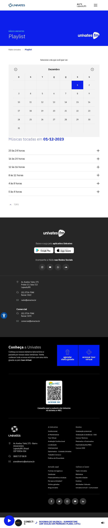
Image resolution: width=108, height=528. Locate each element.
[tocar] (102, 523)
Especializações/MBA (83, 445)
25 (31, 119)
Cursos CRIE (80, 448)
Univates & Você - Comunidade (87, 488)
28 (66, 119)
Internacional (53, 448)
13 (54, 102)
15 (77, 102)
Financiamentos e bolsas (57, 478)
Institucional (52, 431)
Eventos (79, 481)
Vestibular (51, 474)
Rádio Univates (15, 50)
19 (42, 111)
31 (19, 128)
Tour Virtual (52, 438)
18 (31, 111)
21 (66, 111)
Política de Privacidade (56, 458)
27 (54, 119)
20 (54, 111)
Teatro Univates (81, 471)
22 (77, 111)
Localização (52, 445)
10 (19, 102)
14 (66, 102)
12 (42, 102)
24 (19, 119)
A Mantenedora (53, 435)
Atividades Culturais (83, 484)
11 (31, 102)
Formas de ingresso (55, 471)
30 (89, 119)
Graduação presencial (84, 431)
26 (42, 119)
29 (77, 119)
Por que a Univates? (55, 481)
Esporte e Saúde (81, 478)
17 (19, 111)
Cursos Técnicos (82, 438)
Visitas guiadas (53, 484)
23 (89, 111)
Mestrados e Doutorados (85, 441)
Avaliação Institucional (56, 441)
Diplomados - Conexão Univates (59, 451)
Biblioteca (79, 474)
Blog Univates (53, 488)
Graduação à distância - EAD (86, 435)
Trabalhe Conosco (54, 455)
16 (89, 102)
